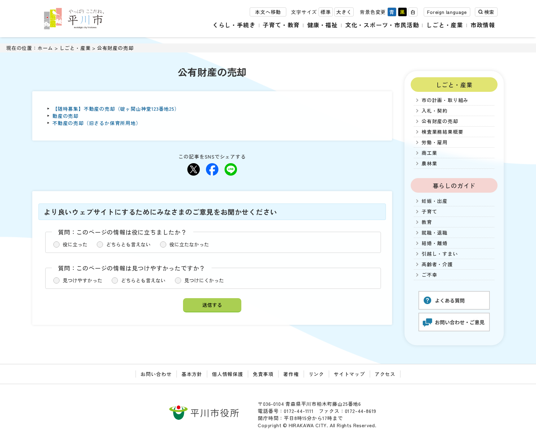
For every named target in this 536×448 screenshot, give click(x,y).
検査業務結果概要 (442, 131)
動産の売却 (65, 115)
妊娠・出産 (435, 200)
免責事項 (263, 374)
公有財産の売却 (115, 48)
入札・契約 (435, 110)
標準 (325, 12)
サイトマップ (349, 374)
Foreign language (447, 12)
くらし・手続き (234, 24)
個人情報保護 (227, 374)
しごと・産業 (444, 24)
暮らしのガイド (454, 185)
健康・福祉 (322, 24)
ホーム (45, 48)
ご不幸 (429, 274)
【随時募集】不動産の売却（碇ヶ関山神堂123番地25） (116, 108)
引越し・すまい (440, 253)
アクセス (385, 374)
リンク (316, 374)
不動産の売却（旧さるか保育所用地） (96, 123)
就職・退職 (435, 232)
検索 (489, 12)
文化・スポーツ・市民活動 (382, 24)
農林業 (429, 163)
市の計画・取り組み (445, 100)
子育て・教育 (281, 24)
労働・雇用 (435, 142)
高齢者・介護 (437, 264)
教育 (427, 222)
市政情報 (483, 24)
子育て (429, 211)
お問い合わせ (156, 374)
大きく (344, 12)
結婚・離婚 (435, 243)
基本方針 (191, 374)
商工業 (429, 152)
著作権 (291, 374)
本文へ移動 (268, 12)
